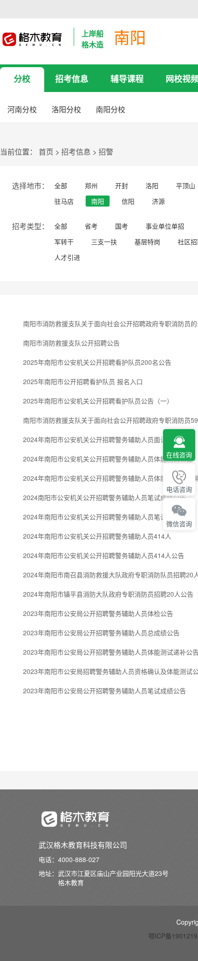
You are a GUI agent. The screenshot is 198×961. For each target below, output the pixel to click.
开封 (121, 185)
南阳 (97, 201)
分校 (22, 79)
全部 (60, 185)
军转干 (64, 241)
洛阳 (152, 185)
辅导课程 (127, 79)
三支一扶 (104, 241)
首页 (46, 151)
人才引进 (67, 257)
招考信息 (71, 79)
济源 (158, 201)
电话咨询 (179, 489)
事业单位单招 (165, 225)
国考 (121, 225)
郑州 (91, 185)
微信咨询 (179, 523)
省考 (91, 225)
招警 (106, 151)
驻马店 (64, 201)
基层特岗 (147, 241)
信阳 (128, 201)
